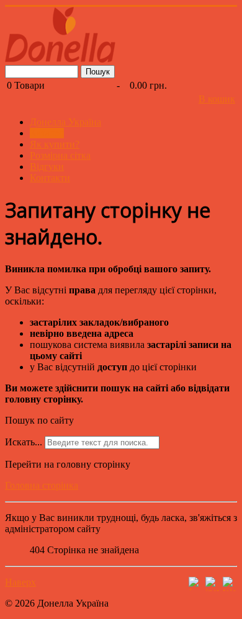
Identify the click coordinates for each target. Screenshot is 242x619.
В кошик (217, 99)
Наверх (20, 582)
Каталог (47, 133)
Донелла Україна (65, 122)
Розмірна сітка (60, 155)
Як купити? (54, 144)
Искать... (23, 442)
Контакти (50, 177)
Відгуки (47, 166)
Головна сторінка (41, 485)
